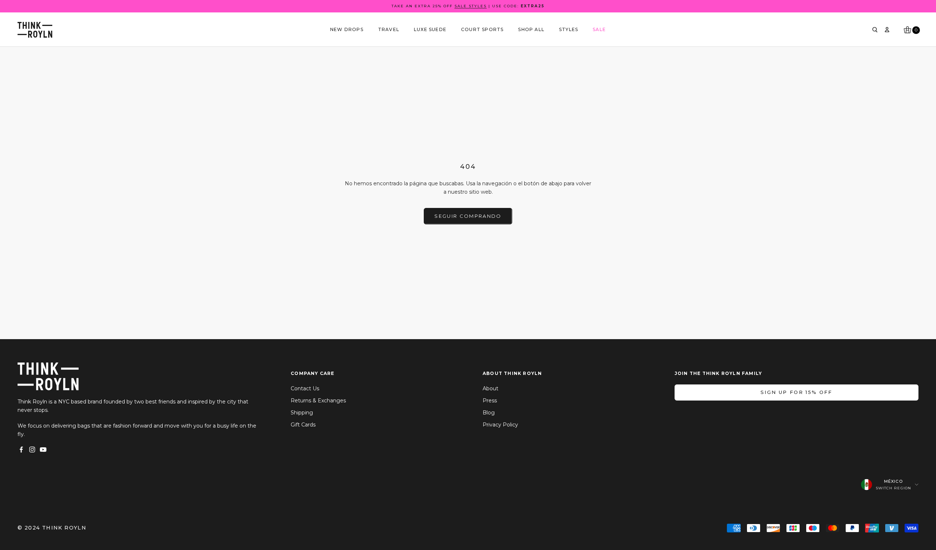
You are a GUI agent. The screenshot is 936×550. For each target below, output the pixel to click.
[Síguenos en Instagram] (32, 449)
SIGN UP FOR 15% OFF (796, 392)
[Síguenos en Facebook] (21, 449)
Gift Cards (303, 424)
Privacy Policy (500, 424)
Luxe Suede (430, 29)
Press (490, 400)
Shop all (531, 29)
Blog (489, 412)
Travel (388, 29)
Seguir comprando (467, 216)
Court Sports (482, 29)
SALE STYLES (470, 6)
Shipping (302, 412)
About (490, 388)
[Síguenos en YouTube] (43, 449)
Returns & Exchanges (318, 400)
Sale (599, 29)
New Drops (346, 29)
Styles (568, 29)
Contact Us (305, 388)
